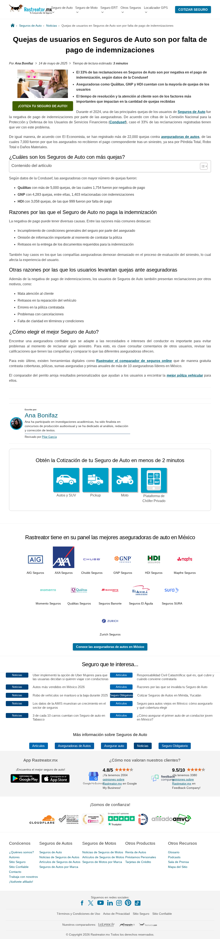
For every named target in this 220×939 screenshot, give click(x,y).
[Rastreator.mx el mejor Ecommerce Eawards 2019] (93, 819)
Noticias (142, 746)
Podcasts (174, 857)
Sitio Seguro (17, 862)
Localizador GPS (156, 7)
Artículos (38, 746)
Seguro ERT (109, 7)
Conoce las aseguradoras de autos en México (110, 647)
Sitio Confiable (19, 867)
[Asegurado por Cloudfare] (42, 819)
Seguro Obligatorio (175, 746)
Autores (14, 857)
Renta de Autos (135, 852)
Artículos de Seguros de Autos (59, 862)
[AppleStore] (56, 778)
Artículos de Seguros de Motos (103, 857)
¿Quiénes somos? (21, 852)
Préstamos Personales (140, 857)
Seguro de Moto (86, 7)
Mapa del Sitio (177, 867)
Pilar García (49, 436)
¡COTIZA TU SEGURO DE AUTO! (42, 106)
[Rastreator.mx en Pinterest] (128, 902)
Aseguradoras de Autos (74, 746)
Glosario (173, 852)
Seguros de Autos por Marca (58, 867)
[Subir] (212, 931)
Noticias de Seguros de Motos (102, 852)
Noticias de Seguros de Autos (59, 857)
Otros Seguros (131, 7)
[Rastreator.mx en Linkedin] (110, 902)
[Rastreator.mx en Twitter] (91, 902)
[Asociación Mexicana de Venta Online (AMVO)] (171, 819)
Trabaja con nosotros (23, 876)
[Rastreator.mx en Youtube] (100, 902)
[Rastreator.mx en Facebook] (82, 903)
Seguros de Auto (50, 852)
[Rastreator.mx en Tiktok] (137, 902)
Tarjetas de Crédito (138, 862)
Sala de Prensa (178, 862)
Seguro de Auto (62, 7)
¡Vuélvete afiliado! (21, 881)
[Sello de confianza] (68, 819)
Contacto (15, 871)
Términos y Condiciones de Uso (78, 913)
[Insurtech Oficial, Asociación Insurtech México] (143, 819)
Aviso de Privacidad (116, 913)
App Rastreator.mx (40, 760)
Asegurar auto (114, 746)
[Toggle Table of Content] (201, 166)
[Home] (13, 25)
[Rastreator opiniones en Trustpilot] (121, 819)
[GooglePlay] (25, 778)
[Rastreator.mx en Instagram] (119, 903)
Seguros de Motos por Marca (102, 862)
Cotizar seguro (193, 9)
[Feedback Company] (163, 778)
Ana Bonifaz (41, 415)
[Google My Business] (93, 778)
